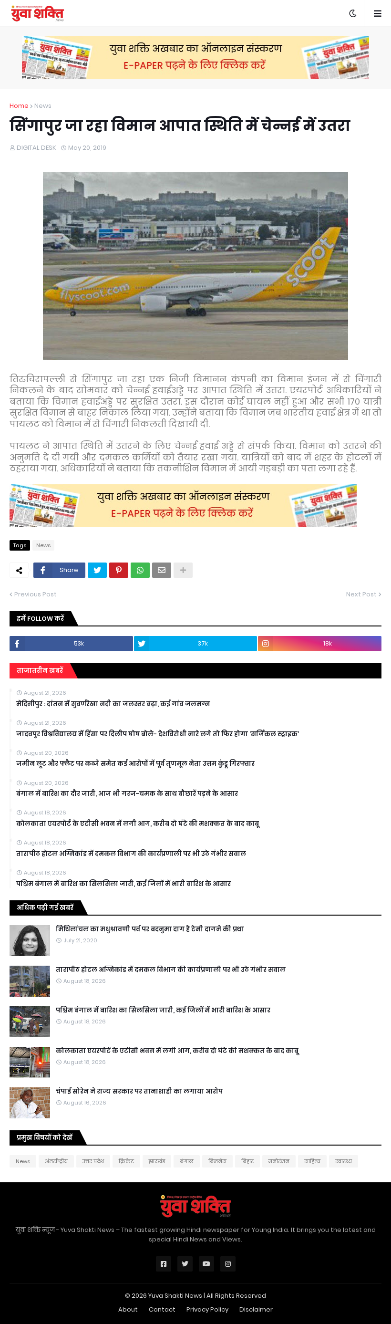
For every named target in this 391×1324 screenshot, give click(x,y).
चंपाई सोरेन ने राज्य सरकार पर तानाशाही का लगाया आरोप (139, 1091)
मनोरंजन (278, 1161)
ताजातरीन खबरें (40, 670)
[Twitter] (97, 570)
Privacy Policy (207, 1309)
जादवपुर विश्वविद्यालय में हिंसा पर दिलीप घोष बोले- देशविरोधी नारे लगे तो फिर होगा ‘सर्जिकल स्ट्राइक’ (157, 734)
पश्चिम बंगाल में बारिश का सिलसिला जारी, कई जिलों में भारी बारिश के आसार (123, 884)
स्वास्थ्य (343, 1161)
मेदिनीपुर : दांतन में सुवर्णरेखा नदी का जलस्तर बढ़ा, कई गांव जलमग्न (113, 704)
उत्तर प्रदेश (93, 1161)
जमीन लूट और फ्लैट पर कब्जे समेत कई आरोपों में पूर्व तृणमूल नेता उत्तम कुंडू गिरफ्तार (135, 764)
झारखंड (157, 1161)
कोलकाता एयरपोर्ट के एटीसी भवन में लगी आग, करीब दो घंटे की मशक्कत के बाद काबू (137, 824)
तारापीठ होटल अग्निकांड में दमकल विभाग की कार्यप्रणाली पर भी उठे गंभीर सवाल (131, 854)
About (128, 1309)
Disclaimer (256, 1309)
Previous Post (35, 594)
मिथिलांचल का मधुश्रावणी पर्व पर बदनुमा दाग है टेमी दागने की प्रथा (150, 929)
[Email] (161, 570)
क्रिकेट (126, 1161)
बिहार (247, 1161)
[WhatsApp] (140, 570)
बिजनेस (217, 1161)
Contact (162, 1309)
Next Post (361, 594)
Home (19, 105)
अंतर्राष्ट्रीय (56, 1161)
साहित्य (312, 1161)
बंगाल (187, 1161)
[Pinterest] (118, 570)
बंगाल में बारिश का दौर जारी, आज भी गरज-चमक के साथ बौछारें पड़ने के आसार (127, 794)
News (42, 105)
